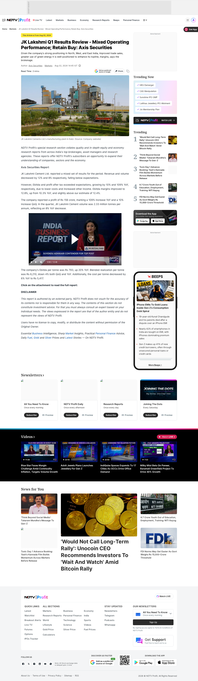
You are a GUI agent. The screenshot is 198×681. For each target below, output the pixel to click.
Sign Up (153, 622)
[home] (18, 18)
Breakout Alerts (32, 620)
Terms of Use (39, 675)
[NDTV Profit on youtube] (45, 664)
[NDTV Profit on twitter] (29, 664)
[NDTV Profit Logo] (36, 596)
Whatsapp (110, 624)
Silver (48, 337)
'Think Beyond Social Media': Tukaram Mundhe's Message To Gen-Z (37, 520)
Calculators (49, 634)
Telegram (109, 615)
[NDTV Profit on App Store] (166, 662)
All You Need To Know (36, 404)
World (46, 620)
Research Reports (101, 20)
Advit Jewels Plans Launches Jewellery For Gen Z (77, 467)
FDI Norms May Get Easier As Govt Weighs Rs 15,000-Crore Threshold (159, 554)
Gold (36, 337)
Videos (87, 624)
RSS (77, 675)
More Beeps (155, 365)
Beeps (116, 20)
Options (28, 634)
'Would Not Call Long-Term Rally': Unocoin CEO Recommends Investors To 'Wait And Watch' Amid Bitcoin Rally (95, 555)
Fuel (29, 337)
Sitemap (68, 675)
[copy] (127, 71)
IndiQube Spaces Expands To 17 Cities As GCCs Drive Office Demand (118, 468)
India (86, 615)
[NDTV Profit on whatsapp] (51, 664)
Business (72, 20)
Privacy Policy (54, 675)
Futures (28, 629)
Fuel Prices (90, 629)
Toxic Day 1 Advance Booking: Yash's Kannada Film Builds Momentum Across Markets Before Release (37, 556)
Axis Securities (35, 65)
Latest (49, 20)
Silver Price (69, 629)
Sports (87, 620)
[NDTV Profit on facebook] (23, 664)
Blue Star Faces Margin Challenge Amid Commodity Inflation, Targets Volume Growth (39, 468)
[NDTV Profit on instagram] (34, 664)
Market (70, 333)
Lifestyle (47, 624)
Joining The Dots (152, 404)
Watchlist (29, 615)
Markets (60, 20)
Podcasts (109, 620)
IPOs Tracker (31, 638)
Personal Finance (131, 20)
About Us (25, 675)
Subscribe (31, 415)
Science (67, 624)
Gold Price (48, 629)
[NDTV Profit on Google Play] (143, 662)
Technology (69, 620)
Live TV (38, 20)
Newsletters (111, 611)
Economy (84, 20)
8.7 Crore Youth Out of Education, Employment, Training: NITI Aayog (158, 519)
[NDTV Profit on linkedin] (40, 664)
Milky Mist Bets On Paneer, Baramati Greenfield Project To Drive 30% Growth (157, 468)
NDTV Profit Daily (73, 404)
